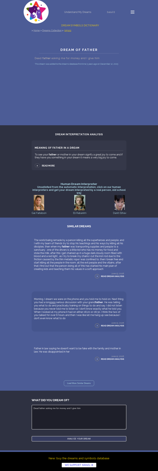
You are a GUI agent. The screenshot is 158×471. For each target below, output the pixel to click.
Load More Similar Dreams (79, 383)
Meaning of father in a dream (57, 147)
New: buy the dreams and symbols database (79, 458)
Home (36, 30)
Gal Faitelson (39, 213)
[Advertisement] (79, 89)
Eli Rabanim (79, 213)
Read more (45, 165)
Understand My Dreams (77, 12)
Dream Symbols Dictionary (80, 25)
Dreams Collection (52, 30)
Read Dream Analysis (112, 276)
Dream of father (79, 50)
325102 (67, 30)
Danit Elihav (119, 213)
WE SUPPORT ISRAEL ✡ (79, 465)
